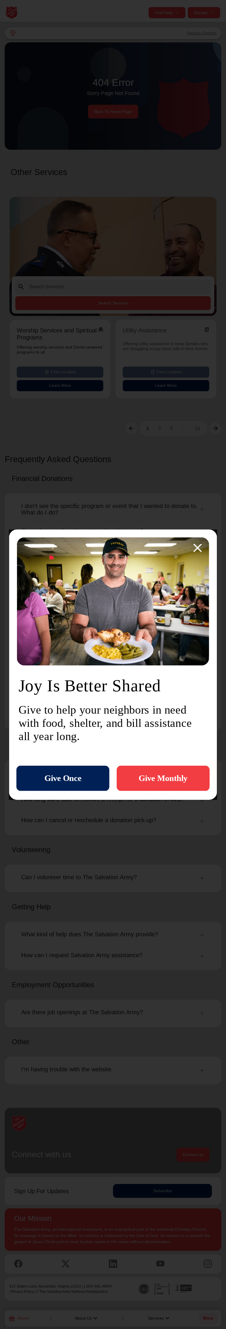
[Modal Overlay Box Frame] (113, 664)
